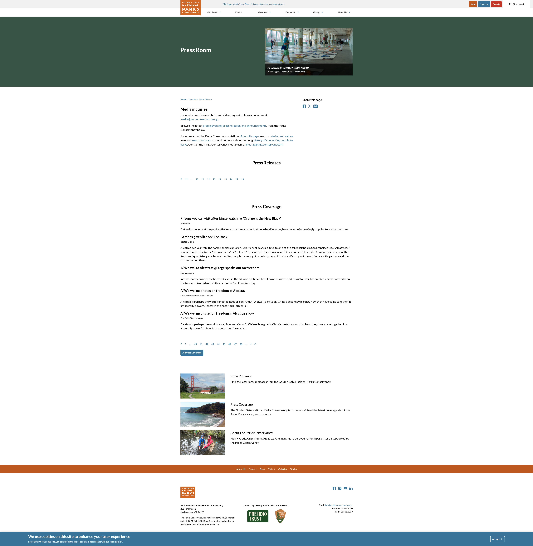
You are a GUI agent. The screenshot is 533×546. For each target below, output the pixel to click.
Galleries (282, 469)
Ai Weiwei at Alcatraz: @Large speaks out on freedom (219, 268)
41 (201, 344)
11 (202, 179)
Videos (271, 469)
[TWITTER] (310, 106)
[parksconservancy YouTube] (345, 488)
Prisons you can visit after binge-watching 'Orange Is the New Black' (230, 218)
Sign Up (484, 4)
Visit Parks (212, 12)
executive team (201, 140)
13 (214, 179)
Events (238, 12)
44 (218, 344)
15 (225, 179)
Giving (316, 12)
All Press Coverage (191, 352)
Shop (473, 4)
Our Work (290, 12)
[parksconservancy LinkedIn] (351, 488)
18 (242, 179)
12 (208, 179)
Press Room (206, 99)
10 (197, 179)
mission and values (281, 136)
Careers (252, 469)
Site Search (518, 4)
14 (219, 179)
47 (235, 344)
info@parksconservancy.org (338, 505)
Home (183, 99)
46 (229, 344)
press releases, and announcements (244, 125)
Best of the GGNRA (309, 4)
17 (237, 179)
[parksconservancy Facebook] (334, 488)
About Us (342, 12)
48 (241, 344)
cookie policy (116, 541)
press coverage (212, 125)
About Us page (250, 136)
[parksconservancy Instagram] (339, 488)
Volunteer (262, 12)
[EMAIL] (315, 106)
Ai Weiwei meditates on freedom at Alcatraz (213, 291)
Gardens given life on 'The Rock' (204, 237)
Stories (293, 469)
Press (262, 469)
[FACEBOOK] (304, 106)
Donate (496, 4)
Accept (495, 539)
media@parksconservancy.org (199, 119)
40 (195, 344)
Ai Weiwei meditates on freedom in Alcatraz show (217, 313)
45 (224, 344)
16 (231, 179)
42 (207, 344)
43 (212, 344)
